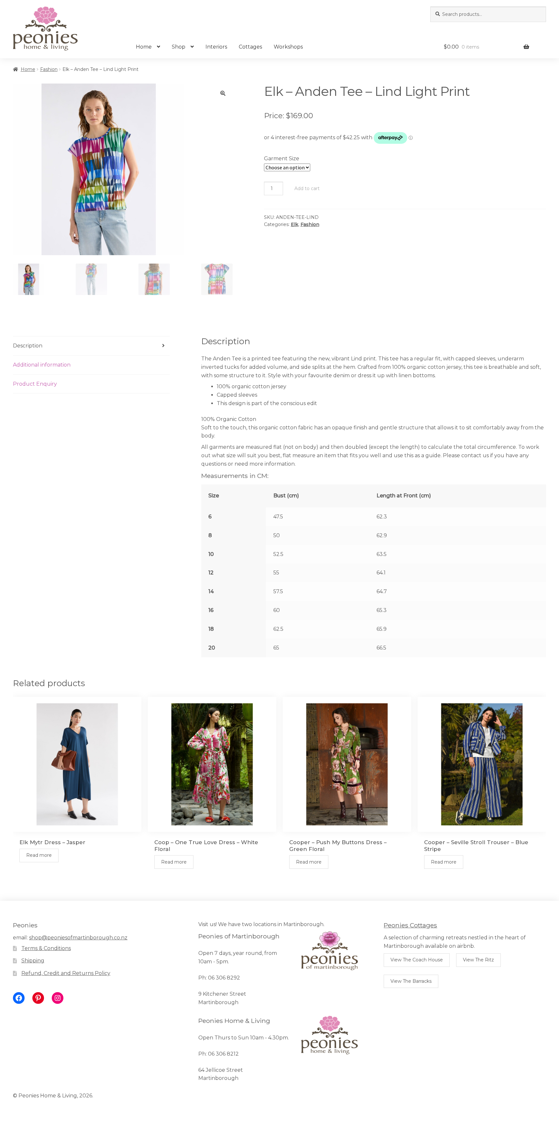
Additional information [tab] (42, 365)
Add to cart (307, 188)
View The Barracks (411, 981)
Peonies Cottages (410, 925)
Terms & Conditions (46, 948)
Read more (39, 855)
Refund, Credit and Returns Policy (65, 973)
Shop (178, 47)
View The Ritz (478, 960)
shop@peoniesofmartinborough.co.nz (78, 938)
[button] (223, 93)
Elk (294, 224)
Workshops (288, 47)
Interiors (216, 47)
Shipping (32, 961)
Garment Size (281, 158)
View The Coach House (416, 960)
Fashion (49, 69)
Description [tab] (27, 346)
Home (144, 47)
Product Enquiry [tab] (35, 384)
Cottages (250, 47)
